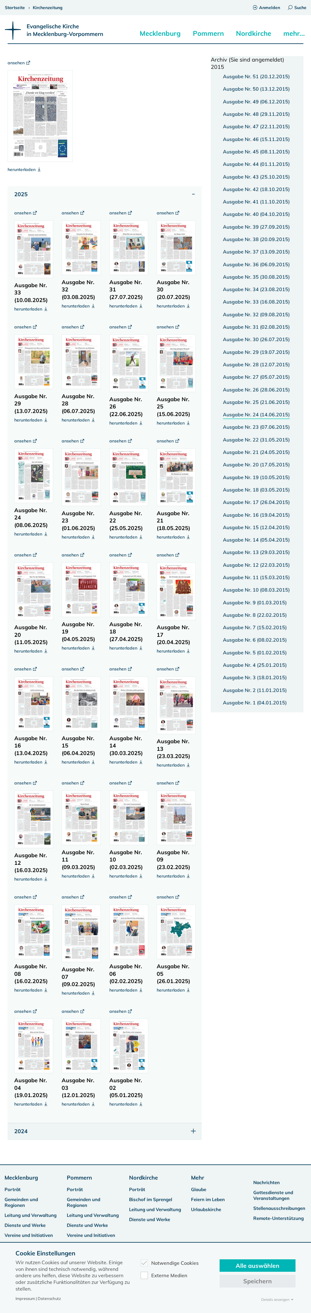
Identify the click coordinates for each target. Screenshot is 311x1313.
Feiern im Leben (208, 1199)
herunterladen (22, 169)
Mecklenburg (160, 33)
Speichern (257, 1281)
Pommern (208, 33)
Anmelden (269, 7)
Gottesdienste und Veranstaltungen (273, 1195)
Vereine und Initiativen (29, 1235)
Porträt (13, 1189)
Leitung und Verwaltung (30, 1215)
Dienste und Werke (25, 1225)
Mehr (197, 1177)
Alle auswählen (257, 1265)
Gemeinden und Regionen (21, 1202)
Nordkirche (253, 33)
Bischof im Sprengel (150, 1199)
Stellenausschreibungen (279, 1208)
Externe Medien (169, 1275)
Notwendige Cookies (175, 1263)
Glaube (198, 1189)
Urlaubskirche (206, 1209)
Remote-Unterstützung (278, 1218)
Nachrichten (266, 1182)
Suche (300, 7)
